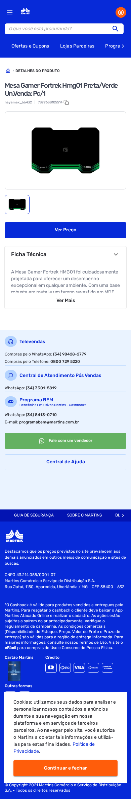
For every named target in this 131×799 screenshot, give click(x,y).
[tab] (17, 204)
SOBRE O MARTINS (84, 515)
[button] (118, 29)
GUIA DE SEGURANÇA (34, 515)
